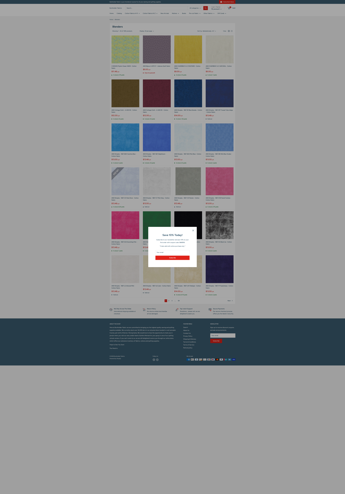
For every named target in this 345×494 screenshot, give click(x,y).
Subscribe (172, 258)
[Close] (193, 230)
